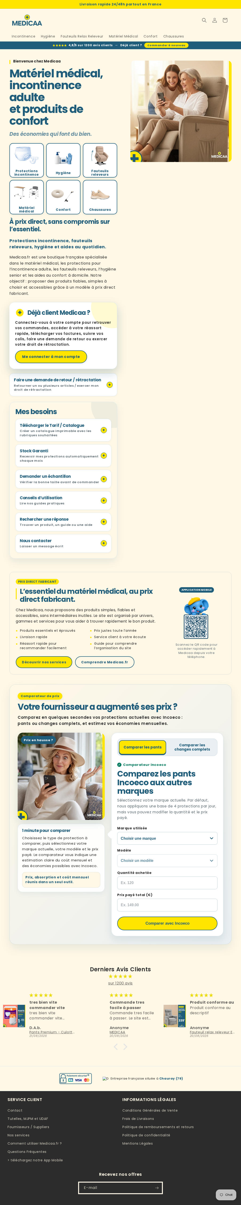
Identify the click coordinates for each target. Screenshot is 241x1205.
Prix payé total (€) (135, 895)
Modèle (124, 850)
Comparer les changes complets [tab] (192, 747)
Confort (63, 210)
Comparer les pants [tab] (143, 747)
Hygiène (63, 173)
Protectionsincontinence (26, 173)
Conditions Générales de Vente (150, 1110)
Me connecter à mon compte (51, 356)
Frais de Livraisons (138, 1118)
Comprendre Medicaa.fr (104, 662)
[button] (204, 20)
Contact (15, 1110)
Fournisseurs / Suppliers (28, 1127)
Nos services (18, 1135)
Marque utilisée (132, 828)
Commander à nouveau (166, 45)
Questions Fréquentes (27, 1151)
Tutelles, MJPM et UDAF (28, 1118)
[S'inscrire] (157, 1188)
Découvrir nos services (44, 662)
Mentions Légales (137, 1143)
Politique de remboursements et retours (158, 1127)
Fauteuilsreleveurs (99, 173)
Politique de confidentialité (146, 1135)
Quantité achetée (134, 873)
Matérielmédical (27, 210)
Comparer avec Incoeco (167, 923)
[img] (120, 976)
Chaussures (100, 210)
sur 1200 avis (120, 983)
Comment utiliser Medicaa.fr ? (35, 1143)
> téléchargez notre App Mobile (35, 1160)
